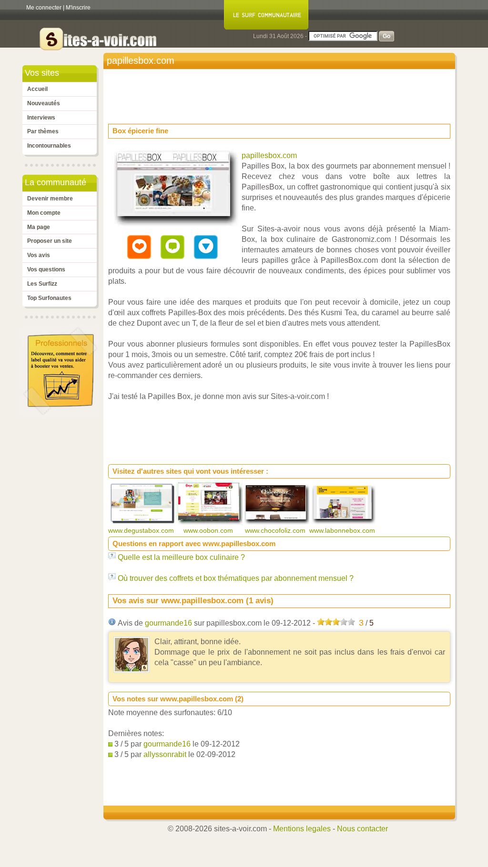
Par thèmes (43, 131)
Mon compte (44, 212)
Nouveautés (43, 103)
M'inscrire (78, 7)
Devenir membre (50, 198)
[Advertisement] (281, 93)
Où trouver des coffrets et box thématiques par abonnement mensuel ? (236, 578)
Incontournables (49, 145)
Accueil (37, 89)
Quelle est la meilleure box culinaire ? (181, 557)
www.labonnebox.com (343, 530)
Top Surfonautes (49, 298)
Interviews (41, 117)
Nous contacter (362, 829)
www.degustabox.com (142, 530)
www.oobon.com (209, 530)
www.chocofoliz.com (276, 530)
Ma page (38, 227)
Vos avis (38, 255)
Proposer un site (49, 241)
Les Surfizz (42, 283)
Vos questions (46, 269)
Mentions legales (302, 829)
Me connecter (43, 7)
